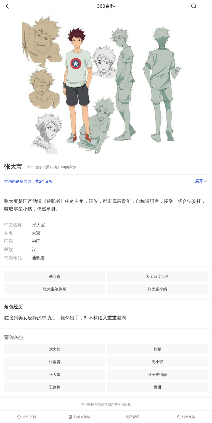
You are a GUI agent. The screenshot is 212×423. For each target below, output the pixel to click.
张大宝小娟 (157, 289)
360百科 (106, 6)
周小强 (157, 361)
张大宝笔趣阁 (54, 289)
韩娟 (157, 349)
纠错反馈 (188, 417)
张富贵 (54, 361)
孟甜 (157, 387)
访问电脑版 (82, 417)
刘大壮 (54, 349)
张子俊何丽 (157, 374)
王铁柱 (54, 387)
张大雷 (54, 374)
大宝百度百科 (157, 276)
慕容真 (54, 276)
